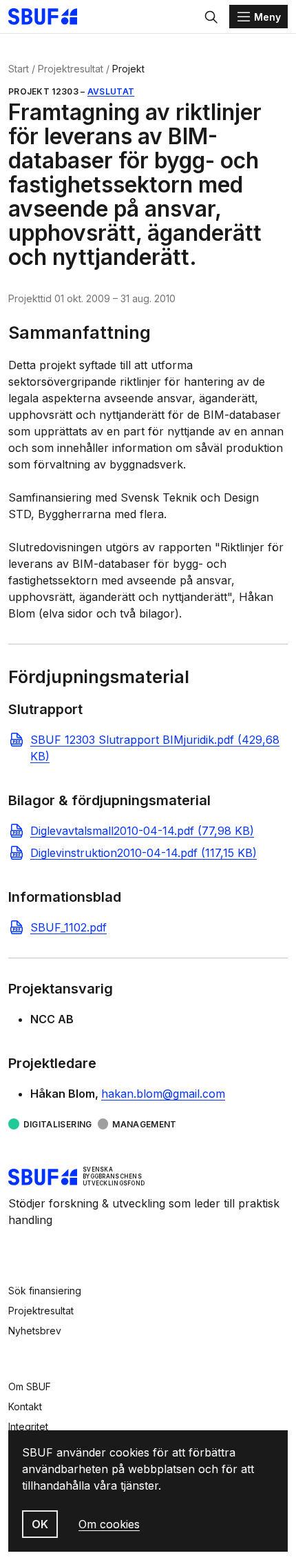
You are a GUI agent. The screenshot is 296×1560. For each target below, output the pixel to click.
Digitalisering (57, 1124)
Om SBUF (29, 1386)
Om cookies (109, 1524)
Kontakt (25, 1406)
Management (144, 1124)
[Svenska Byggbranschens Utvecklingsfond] (49, 16)
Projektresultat (70, 69)
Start (18, 69)
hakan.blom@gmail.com (163, 1093)
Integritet (28, 1426)
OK (40, 1524)
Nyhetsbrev (34, 1330)
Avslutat (110, 91)
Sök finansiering (44, 1290)
